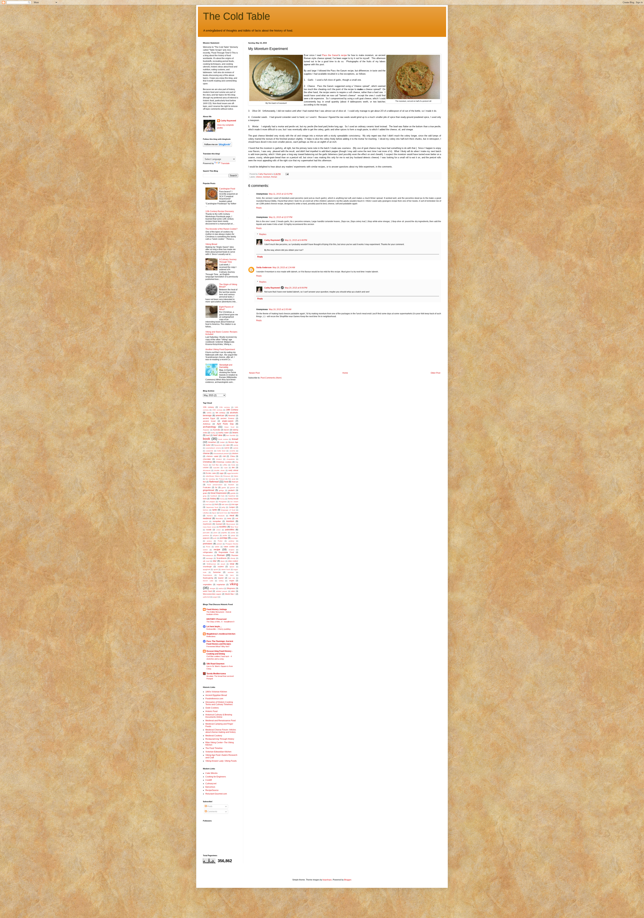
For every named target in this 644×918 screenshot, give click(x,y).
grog (204, 496)
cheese (259, 177)
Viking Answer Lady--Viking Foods (221, 761)
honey (222, 499)
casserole (209, 451)
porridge (224, 538)
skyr (215, 561)
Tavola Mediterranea (216, 673)
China (232, 456)
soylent (221, 567)
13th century (224, 407)
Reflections (211, 636)
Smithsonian (211, 564)
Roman (274, 177)
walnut (221, 588)
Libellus (206, 513)
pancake (206, 533)
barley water (224, 433)
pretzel (219, 544)
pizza (233, 535)
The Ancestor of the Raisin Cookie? (221, 229)
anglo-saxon (227, 421)
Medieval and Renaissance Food (220, 720)
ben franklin (230, 435)
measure (221, 516)
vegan (231, 581)
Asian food (229, 427)
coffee (225, 465)
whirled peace (221, 591)
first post (231, 479)
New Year (234, 527)
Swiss (221, 575)
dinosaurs (206, 470)
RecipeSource (212, 790)
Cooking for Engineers (215, 777)
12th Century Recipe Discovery (219, 211)
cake (228, 445)
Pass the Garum (330, 55)
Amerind (231, 415)
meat (232, 515)
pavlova (206, 535)
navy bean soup (209, 527)
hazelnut (231, 496)
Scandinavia (221, 558)
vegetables (207, 584)
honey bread (233, 499)
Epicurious (210, 787)
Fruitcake (207, 487)
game (224, 487)
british (222, 442)
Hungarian (223, 501)
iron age (235, 504)
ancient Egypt (209, 418)
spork (216, 569)
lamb (214, 510)
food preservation (214, 485)
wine (233, 591)
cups (226, 467)
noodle (208, 530)
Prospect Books (232, 544)
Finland (222, 479)
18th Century (232, 410)
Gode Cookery (212, 708)
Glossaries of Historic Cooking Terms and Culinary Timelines (219, 703)
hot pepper (210, 501)
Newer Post (254, 373)
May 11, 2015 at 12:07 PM (280, 217)
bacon (226, 430)
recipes (231, 550)
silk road (206, 561)
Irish (216, 504)
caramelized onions (213, 448)
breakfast (212, 442)
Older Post (435, 373)
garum (232, 487)
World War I (230, 594)
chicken (235, 453)
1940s (209, 413)
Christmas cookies (223, 462)
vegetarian (221, 584)
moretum (266, 177)
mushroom (207, 524)
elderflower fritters (213, 476)
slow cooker (233, 561)
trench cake (208, 581)
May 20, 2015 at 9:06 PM (296, 288)
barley (213, 433)
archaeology (209, 426)
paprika (224, 533)
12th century (208, 407)
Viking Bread (211, 244)
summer (231, 572)
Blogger (347, 880)
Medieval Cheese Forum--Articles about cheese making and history (220, 731)
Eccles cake (211, 473)
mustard (219, 524)
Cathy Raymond (272, 240)
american (220, 415)
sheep (232, 558)
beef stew (217, 435)
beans (235, 432)
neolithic (223, 527)
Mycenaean (230, 524)
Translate (225, 163)
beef (208, 435)
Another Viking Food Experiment (220, 349)
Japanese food (212, 507)
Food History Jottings (216, 609)
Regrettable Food (226, 552)
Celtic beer (221, 451)
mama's (210, 516)
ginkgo (221, 490)
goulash (231, 490)
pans (215, 533)
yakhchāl (206, 597)
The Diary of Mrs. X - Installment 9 (220, 622)
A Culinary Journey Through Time (227, 260)
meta (229, 518)
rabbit (217, 547)
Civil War (215, 465)
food (226, 482)
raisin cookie (229, 547)
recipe (344, 55)
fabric (236, 476)
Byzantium (218, 445)
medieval (207, 518)
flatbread (214, 481)
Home (345, 373)
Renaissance (208, 555)
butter (208, 445)
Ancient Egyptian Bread (216, 695)
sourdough (207, 567)
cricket (205, 467)
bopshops (327, 880)
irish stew (225, 504)
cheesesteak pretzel (221, 453)
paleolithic (229, 529)
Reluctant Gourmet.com (216, 794)
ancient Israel (209, 421)
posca (209, 541)
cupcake (216, 467)
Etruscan (226, 476)
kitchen (205, 510)
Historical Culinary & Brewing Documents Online (218, 716)
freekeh (231, 485)
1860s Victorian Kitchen (216, 692)
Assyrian (206, 430)
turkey (221, 581)
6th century (221, 413)
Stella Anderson (264, 267)
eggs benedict (232, 473)
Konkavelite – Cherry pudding (218, 629)
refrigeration (208, 552)
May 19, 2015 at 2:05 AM (280, 309)
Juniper (232, 507)
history (213, 498)
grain (205, 493)
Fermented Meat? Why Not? (217, 646)
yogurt (215, 597)
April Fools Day (225, 424)
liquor (214, 513)
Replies (262, 234)
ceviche (232, 451)
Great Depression (218, 493)
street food (225, 569)
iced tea (208, 504)
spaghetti (206, 569)
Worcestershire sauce (212, 594)
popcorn (206, 538)
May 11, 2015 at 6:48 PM (296, 240)
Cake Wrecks (211, 773)
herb (205, 499)
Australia (216, 430)
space (232, 567)
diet (233, 467)
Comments (212, 811)
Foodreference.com (214, 698)
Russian (234, 555)
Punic (208, 547)
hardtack (213, 496)
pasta (233, 533)
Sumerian (217, 572)
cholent (219, 459)
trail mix (231, 578)
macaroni (234, 513)
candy (235, 445)
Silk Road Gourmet (215, 664)
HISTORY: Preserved (216, 619)
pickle (225, 535)
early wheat (233, 470)
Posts (209, 806)
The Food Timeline (214, 748)
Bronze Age (233, 442)
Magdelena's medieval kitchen (220, 634)
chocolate (207, 459)
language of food (228, 510)
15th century (217, 410)
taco (232, 575)
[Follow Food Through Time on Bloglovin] (217, 146)
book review (223, 439)
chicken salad (212, 456)
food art (235, 482)
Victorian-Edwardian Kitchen (218, 752)
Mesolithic (219, 518)
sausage (209, 558)
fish (204, 482)
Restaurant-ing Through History (219, 739)
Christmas (207, 462)
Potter (220, 541)
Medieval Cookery (213, 735)
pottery (231, 541)
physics (216, 535)
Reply (259, 208)
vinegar (212, 588)
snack (223, 564)
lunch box (223, 513)
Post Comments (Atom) (271, 378)
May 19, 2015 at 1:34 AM (284, 267)
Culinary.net (210, 783)
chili (224, 456)
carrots (235, 448)
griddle (233, 493)
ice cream (234, 501)
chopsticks (231, 459)
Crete (233, 465)
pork (215, 538)
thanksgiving (208, 578)
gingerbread (208, 490)
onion (218, 530)
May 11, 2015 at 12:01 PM (280, 194)
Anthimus (206, 424)
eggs (222, 473)
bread (235, 439)
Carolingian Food (227, 189)
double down (219, 470)
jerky (223, 507)
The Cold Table (236, 16)
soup (232, 564)
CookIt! (208, 780)
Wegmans (231, 588)
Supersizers (207, 575)
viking (234, 584)
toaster (221, 578)
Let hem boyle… (214, 626)
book (206, 438)
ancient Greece (227, 418)
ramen (205, 550)
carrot (226, 448)
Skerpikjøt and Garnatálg (225, 366)
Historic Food (211, 711)
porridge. (234, 538)
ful (216, 487)
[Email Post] (287, 174)
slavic (223, 561)
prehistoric (207, 544)
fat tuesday (210, 479)
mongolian (217, 521)
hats (222, 496)
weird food (207, 591)
